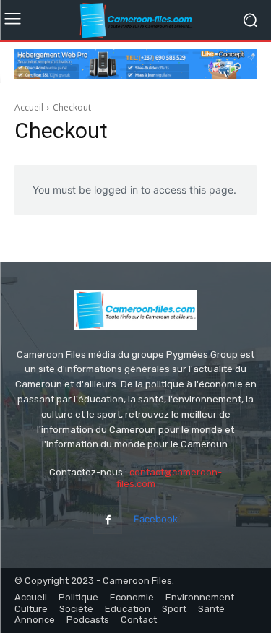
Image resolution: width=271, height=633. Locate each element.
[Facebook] (107, 519)
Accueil (28, 107)
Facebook (156, 519)
